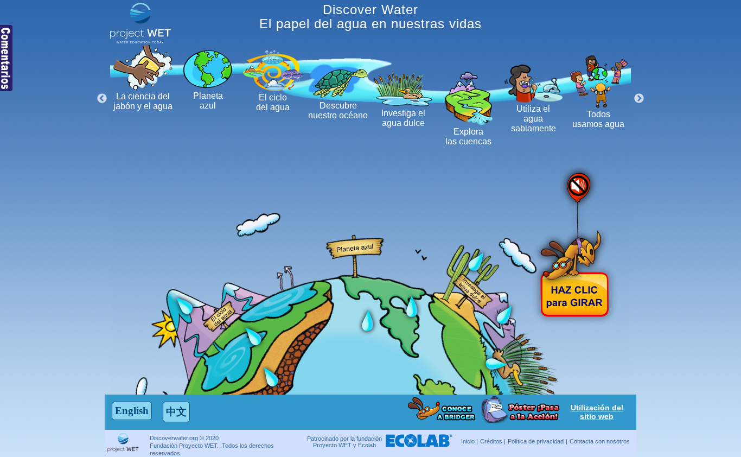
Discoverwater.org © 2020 (184, 438)
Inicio (468, 441)
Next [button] (639, 98)
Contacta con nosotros (600, 441)
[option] (142, 78)
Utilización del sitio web (597, 412)
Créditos (491, 441)
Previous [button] (102, 98)
